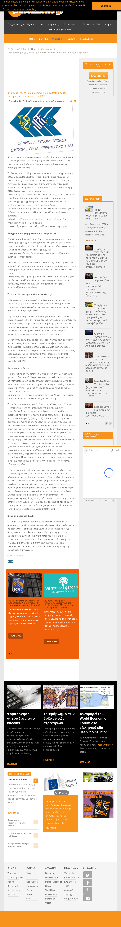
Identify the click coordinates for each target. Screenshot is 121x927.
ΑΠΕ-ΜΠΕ (18, 555)
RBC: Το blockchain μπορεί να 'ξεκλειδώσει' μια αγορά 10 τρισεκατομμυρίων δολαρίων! (24, 603)
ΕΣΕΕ (10, 561)
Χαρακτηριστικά (16, 877)
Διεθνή (72, 38)
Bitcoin (31, 38)
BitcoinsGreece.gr (53, 881)
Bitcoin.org (50, 873)
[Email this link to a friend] (75, 100)
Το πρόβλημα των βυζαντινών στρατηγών (59, 718)
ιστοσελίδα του (105, 744)
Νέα (28, 873)
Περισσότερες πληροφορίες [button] (19, 9)
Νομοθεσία (32, 881)
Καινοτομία (14, 885)
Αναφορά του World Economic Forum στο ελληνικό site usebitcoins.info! (93, 722)
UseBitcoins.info (52, 877)
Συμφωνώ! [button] (106, 5)
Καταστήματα (70, 24)
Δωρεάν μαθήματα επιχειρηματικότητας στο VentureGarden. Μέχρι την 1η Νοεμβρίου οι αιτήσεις (58, 604)
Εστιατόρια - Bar (91, 24)
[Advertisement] (61, 74)
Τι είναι (12, 873)
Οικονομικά (58, 38)
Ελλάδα (43, 38)
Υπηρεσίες (53, 24)
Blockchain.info (52, 894)
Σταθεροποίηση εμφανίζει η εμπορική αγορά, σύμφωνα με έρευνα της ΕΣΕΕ (37, 94)
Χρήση (11, 881)
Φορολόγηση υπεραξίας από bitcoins (21, 718)
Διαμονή (108, 24)
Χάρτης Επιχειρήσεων (60, 29)
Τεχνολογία (86, 38)
